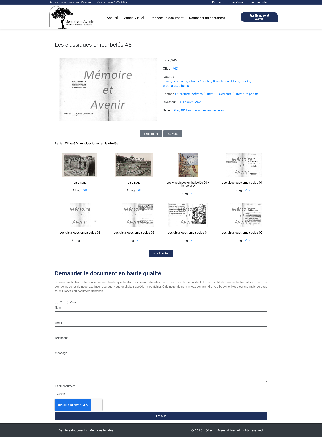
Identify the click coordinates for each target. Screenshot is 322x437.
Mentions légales (101, 430)
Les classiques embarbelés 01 (242, 182)
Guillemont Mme (190, 102)
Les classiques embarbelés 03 (134, 232)
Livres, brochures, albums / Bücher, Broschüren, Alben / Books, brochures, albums (207, 83)
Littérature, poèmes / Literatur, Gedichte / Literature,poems (216, 94)
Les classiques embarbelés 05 (242, 232)
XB (85, 190)
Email (58, 323)
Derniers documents (73, 430)
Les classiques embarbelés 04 (188, 232)
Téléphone (61, 338)
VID (175, 68)
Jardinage (80, 182)
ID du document (65, 386)
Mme (73, 302)
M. (61, 302)
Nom (58, 307)
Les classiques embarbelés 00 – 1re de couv (188, 184)
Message (61, 353)
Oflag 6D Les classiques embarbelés (198, 110)
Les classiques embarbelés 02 (80, 232)
